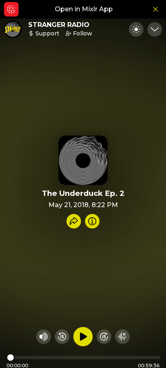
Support (47, 33)
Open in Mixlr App (84, 9)
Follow (82, 33)
